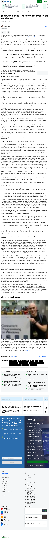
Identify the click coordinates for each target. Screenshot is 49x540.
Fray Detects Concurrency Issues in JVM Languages (13, 379)
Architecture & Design (23, 360)
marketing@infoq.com (5, 537)
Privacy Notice (35, 534)
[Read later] (8, 32)
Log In (3, 475)
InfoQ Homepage (4, 11)
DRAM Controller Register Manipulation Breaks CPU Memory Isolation (10, 403)
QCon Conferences (5, 477)
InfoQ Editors (4, 483)
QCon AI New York (31, 499)
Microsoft (32, 362)
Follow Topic (42, 356)
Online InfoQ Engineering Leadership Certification (30, 486)
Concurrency (40, 362)
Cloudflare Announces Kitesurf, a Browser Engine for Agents (37, 375)
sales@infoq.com (15, 533)
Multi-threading (23, 362)
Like (4, 32)
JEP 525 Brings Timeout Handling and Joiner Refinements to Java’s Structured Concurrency (12, 378)
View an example (13, 425)
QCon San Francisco (31, 496)
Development (13, 360)
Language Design (13, 362)
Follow (45, 26)
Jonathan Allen (7, 26)
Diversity (3, 495)
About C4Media (5, 487)
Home (3, 471)
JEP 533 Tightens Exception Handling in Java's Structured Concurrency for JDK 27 (12, 375)
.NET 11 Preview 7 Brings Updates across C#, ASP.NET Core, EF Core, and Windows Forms (37, 380)
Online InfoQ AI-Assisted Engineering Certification (30, 492)
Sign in (45, 1)
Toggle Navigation (2, 1)
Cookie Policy (35, 535)
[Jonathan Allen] (2, 26)
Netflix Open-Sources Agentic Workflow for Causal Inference (37, 378)
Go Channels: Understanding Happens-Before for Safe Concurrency (13, 382)
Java (41, 360)
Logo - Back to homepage (7, 1)
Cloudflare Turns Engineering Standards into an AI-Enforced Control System (37, 386)
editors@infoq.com (25, 533)
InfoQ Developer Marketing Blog (7, 492)
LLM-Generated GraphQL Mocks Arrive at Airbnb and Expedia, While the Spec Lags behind (10, 411)
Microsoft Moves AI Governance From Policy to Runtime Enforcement (32, 403)
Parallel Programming (15, 365)
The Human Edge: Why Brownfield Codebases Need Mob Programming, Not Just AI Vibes (37, 389)
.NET (32, 360)
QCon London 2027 (31, 502)
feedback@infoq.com (5, 533)
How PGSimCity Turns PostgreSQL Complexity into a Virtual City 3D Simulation (11, 407)
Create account (5, 473)
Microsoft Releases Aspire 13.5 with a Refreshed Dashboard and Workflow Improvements (12, 385)
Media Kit (3, 489)
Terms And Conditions (43, 534)
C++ (36, 360)
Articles (10, 11)
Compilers (33, 365)
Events (3, 479)
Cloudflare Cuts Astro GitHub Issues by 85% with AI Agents (37, 383)
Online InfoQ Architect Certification (30, 480)
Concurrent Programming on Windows (37, 36)
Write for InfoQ (5, 481)
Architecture (13, 356)
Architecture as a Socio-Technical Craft (31, 410)
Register (39, 1)
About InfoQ (4, 485)
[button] (12, 462)
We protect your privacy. (6, 464)
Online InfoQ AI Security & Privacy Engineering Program (31, 475)
